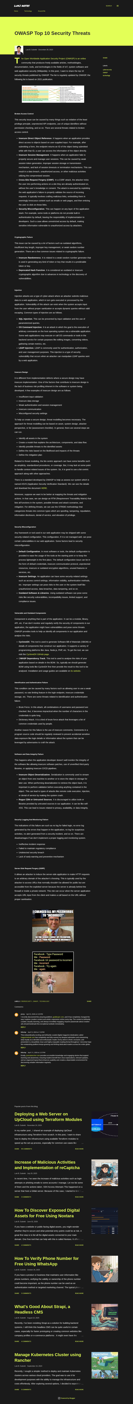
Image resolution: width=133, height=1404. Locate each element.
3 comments (26, 1197)
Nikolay (23, 1032)
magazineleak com (28, 1037)
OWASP (105, 73)
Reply (23, 1027)
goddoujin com (58, 1017)
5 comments (26, 1293)
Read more (79, 1149)
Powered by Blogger (67, 1398)
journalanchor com (33, 1055)
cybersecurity (107, 70)
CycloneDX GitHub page (37, 654)
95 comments (26, 1149)
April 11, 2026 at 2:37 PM (36, 1052)
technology (106, 75)
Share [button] (105, 58)
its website (75, 671)
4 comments (26, 1341)
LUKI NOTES (22, 6)
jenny (23, 1014)
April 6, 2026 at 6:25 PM (34, 1014)
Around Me (41, 11)
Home (16, 11)
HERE (44, 488)
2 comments (26, 1245)
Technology (28, 11)
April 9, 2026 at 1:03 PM (36, 1032)
